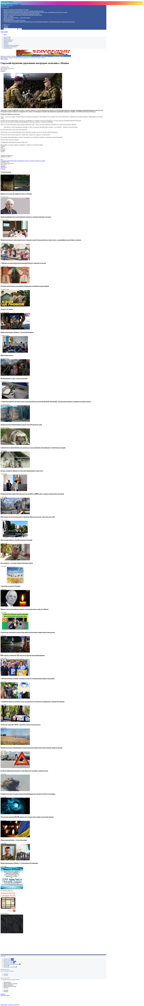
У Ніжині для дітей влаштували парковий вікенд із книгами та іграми (21, 13)
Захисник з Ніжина (35, 160)
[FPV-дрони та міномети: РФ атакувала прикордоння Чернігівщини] (15, 652)
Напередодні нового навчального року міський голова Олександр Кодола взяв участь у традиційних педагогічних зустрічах (35, 12)
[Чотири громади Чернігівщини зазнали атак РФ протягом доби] (15, 421)
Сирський (42, 160)
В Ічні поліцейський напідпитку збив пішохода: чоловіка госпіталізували (24, 771)
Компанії (6, 42)
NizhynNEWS (7, 37)
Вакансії (6, 965)
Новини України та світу (10, 986)
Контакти (6, 44)
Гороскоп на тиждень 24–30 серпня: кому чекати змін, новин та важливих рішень (27, 817)
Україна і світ (7, 38)
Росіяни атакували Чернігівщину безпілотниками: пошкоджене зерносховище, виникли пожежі (31, 748)
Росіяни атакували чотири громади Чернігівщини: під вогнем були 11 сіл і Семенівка (28, 794)
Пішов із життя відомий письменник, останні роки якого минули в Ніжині (24, 609)
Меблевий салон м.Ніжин (10, 46)
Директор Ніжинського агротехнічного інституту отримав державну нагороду (24, 11)
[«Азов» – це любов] (15, 306)
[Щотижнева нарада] (15, 352)
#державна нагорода (6, 160)
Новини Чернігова (8, 39)
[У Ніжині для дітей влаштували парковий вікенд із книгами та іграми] (15, 259)
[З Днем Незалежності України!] (15, 583)
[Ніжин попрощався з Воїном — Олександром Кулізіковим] (15, 860)
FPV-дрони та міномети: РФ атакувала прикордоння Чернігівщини (23, 655)
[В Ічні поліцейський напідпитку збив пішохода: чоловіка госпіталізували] (15, 767)
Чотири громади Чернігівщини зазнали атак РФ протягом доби (21, 425)
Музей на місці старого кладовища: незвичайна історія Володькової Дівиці (23, 15)
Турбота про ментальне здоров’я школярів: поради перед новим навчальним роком (28, 632)
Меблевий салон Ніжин (10, 967)
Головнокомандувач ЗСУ (23, 160)
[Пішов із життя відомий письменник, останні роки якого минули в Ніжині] (15, 606)
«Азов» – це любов (8, 16)
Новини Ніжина (8, 41)
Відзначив (13, 160)
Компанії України (8, 962)
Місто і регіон (8, 57)
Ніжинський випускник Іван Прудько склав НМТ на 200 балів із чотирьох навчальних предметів (32, 494)
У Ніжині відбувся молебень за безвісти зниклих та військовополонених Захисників (27, 679)
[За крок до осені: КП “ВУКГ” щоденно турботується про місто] (15, 721)
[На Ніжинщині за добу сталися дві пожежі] (15, 375)
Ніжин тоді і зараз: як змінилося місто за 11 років (16, 9)
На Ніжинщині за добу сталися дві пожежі (14, 20)
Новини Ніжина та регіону (10, 983)
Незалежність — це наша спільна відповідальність (17, 563)
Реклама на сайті (5, 969)
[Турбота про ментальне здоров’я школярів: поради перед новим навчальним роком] (15, 629)
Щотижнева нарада (9, 19)
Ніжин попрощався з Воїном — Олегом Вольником (17, 17)
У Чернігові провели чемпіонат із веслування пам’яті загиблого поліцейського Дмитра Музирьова (32, 702)
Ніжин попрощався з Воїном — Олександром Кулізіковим (19, 863)
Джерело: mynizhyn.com (7, 155)
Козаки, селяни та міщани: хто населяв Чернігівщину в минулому (22, 471)
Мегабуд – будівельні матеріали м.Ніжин (11, 4)
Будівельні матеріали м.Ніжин (11, 45)
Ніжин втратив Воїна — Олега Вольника (14, 840)
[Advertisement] (46, 944)
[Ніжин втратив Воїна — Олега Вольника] (15, 836)
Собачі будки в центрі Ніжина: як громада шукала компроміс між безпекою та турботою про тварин (33, 448)
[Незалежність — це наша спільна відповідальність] (15, 560)
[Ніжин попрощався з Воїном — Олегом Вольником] (15, 329)
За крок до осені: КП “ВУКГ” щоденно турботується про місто (20, 725)
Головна (3, 57)
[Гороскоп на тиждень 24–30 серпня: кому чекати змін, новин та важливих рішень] (15, 813)
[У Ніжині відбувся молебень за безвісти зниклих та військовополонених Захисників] (15, 675)
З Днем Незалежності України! (10, 586)
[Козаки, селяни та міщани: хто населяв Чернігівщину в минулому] (15, 467)
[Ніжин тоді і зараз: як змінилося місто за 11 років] (15, 190)
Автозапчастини (8, 48)
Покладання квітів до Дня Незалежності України (16, 540)
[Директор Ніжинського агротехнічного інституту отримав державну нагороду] (15, 213)
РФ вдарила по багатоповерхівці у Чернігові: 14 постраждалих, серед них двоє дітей (28, 517)
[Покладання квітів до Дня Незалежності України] (15, 536)
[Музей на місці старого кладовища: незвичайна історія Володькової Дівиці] (15, 283)
